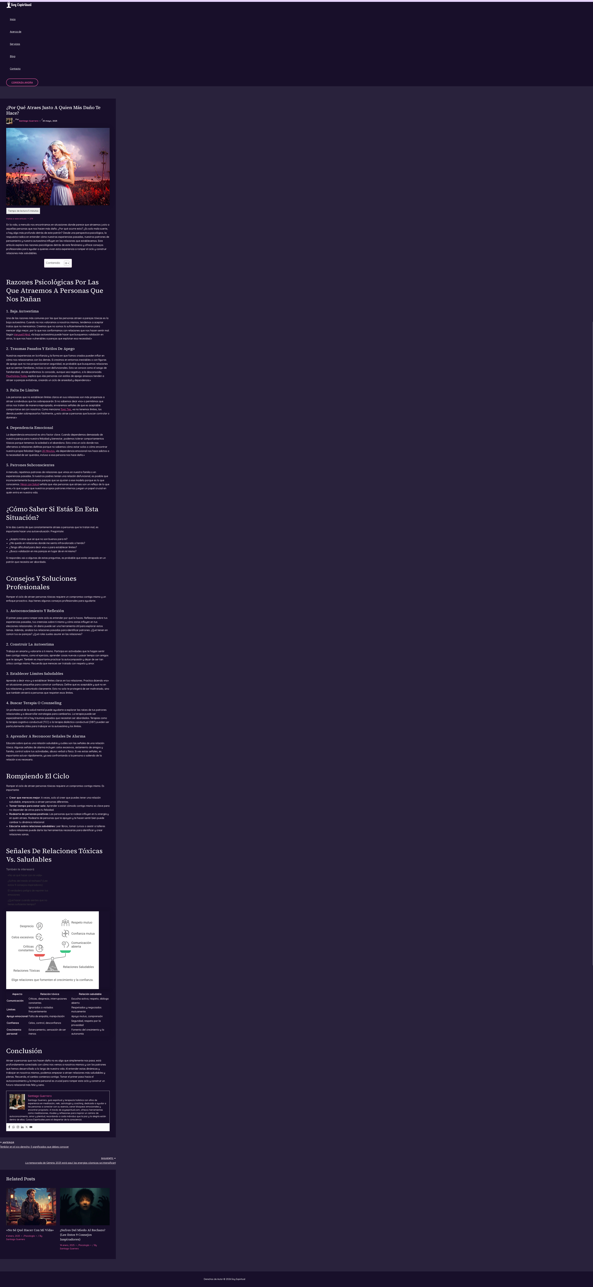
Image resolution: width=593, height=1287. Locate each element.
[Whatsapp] (13, 1127)
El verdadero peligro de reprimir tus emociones (28, 892)
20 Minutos (48, 451)
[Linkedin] (22, 1127)
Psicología (29, 1236)
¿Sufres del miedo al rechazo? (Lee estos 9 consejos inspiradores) (28, 882)
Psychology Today (16, 376)
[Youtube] (30, 1127)
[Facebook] (9, 1127)
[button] (22, 82)
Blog (12, 56)
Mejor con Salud (29, 484)
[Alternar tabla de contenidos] (65, 263)
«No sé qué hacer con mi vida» (25, 875)
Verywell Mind (22, 334)
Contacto (15, 68)
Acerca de (15, 31)
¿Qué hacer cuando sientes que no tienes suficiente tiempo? (27, 902)
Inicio (13, 19)
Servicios (15, 44)
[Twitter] (26, 1127)
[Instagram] (18, 1127)
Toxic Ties (66, 409)
